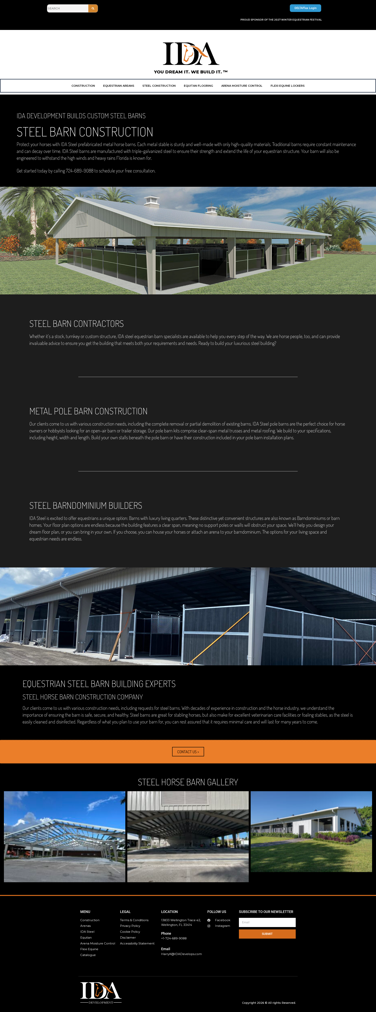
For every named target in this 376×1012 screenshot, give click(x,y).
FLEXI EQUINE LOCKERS (288, 85)
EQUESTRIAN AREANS (118, 85)
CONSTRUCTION (83, 85)
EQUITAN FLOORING (198, 85)
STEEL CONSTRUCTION (159, 85)
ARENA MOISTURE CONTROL (241, 85)
